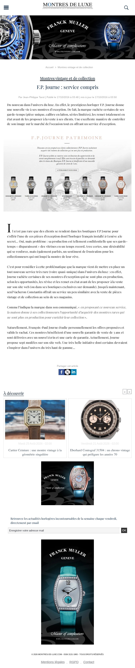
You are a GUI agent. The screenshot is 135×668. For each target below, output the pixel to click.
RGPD (74, 662)
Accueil (49, 67)
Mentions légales (53, 662)
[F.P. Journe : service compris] (67, 129)
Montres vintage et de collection (75, 67)
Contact (88, 662)
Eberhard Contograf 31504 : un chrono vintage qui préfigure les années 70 (100, 452)
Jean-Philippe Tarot (33, 97)
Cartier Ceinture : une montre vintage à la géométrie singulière (35, 452)
